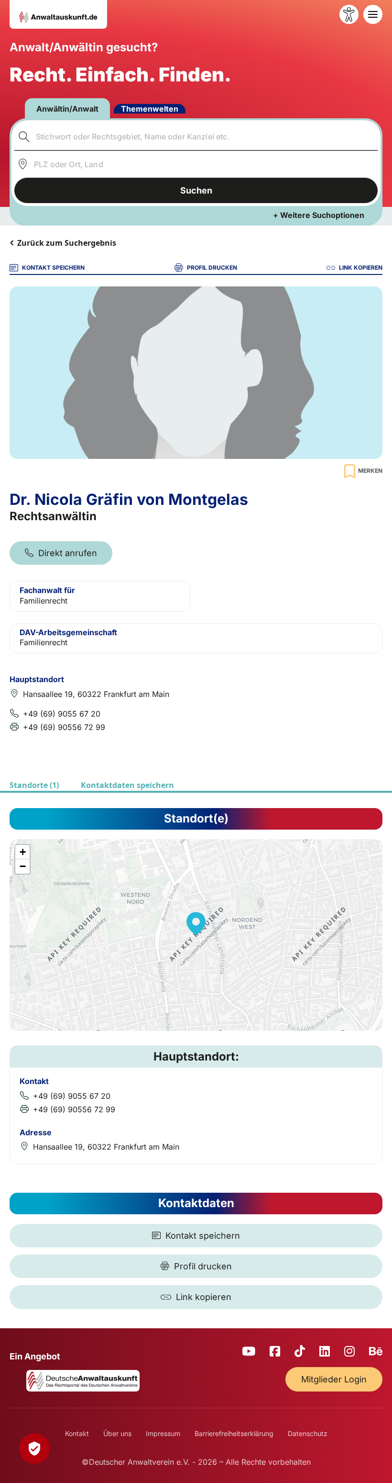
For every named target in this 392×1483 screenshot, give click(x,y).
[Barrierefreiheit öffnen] (349, 14)
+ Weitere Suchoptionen (318, 215)
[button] (196, 923)
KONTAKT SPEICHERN (53, 267)
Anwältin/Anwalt (67, 109)
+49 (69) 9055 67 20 (61, 714)
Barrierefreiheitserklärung (234, 1433)
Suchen (196, 190)
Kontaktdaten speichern (127, 785)
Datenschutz (307, 1433)
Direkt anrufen (67, 553)
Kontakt (77, 1433)
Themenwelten (149, 109)
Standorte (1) (34, 785)
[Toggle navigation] (372, 14)
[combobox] (196, 136)
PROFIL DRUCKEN (212, 267)
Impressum (163, 1433)
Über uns (117, 1433)
